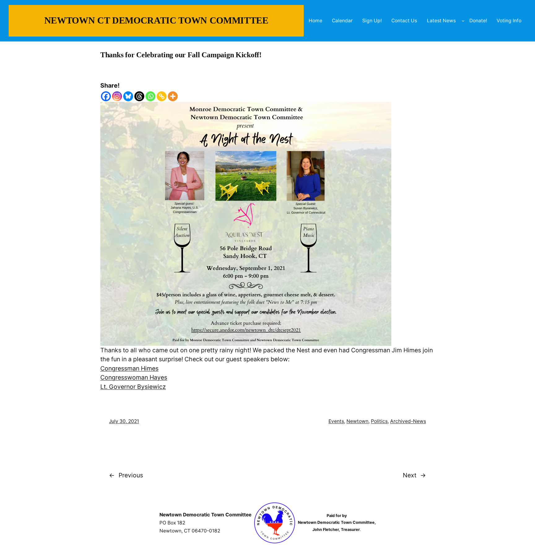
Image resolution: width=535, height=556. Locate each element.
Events (336, 421)
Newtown (357, 421)
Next (409, 475)
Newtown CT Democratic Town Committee (156, 20)
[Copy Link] (162, 96)
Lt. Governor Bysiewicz (133, 386)
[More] (173, 96)
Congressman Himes (129, 368)
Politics (379, 421)
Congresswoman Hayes (133, 377)
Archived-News (408, 421)
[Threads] (139, 96)
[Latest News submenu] (463, 20)
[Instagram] (117, 96)
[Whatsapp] (150, 96)
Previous (131, 475)
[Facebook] (106, 96)
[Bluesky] (128, 96)
